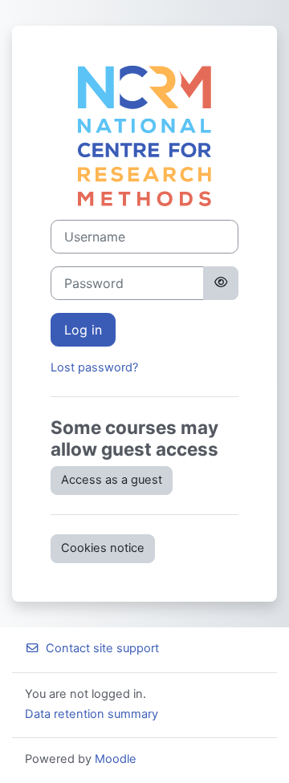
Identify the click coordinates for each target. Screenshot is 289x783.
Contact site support (102, 648)
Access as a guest (111, 480)
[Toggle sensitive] (220, 283)
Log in (83, 330)
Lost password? (94, 367)
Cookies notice (102, 548)
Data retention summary (91, 714)
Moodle (115, 759)
